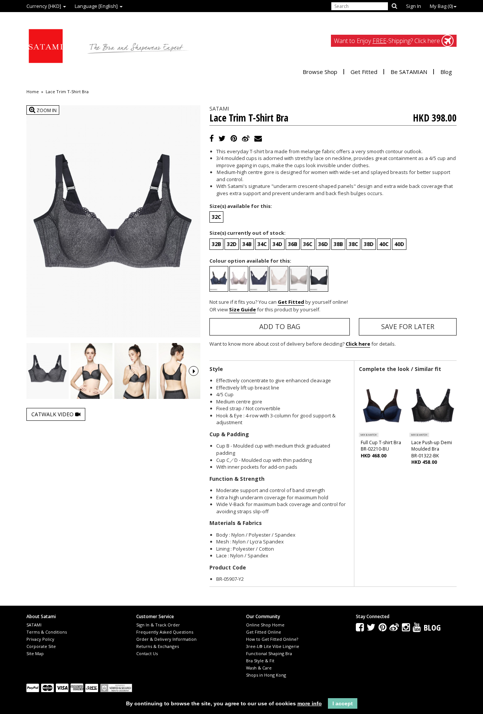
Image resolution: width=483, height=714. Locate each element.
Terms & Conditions (46, 632)
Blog (446, 71)
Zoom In (46, 110)
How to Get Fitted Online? (272, 639)
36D (323, 244)
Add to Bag (279, 326)
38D (369, 244)
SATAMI (34, 625)
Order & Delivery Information (166, 639)
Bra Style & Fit (260, 660)
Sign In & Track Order (158, 625)
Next (193, 371)
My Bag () (441, 6)
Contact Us (147, 653)
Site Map (35, 653)
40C (384, 244)
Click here (358, 343)
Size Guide (242, 309)
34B (247, 244)
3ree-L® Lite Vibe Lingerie (272, 646)
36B (292, 244)
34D (277, 244)
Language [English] (97, 6)
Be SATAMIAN (409, 71)
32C (216, 216)
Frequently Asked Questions (164, 632)
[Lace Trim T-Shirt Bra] (47, 371)
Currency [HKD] (44, 6)
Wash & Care (259, 668)
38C (353, 244)
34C (262, 244)
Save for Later (407, 326)
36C (307, 244)
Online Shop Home (265, 625)
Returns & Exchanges (157, 646)
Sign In (413, 6)
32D (232, 244)
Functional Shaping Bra (269, 653)
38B (338, 244)
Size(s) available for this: (240, 206)
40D (399, 244)
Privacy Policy (40, 639)
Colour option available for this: (250, 260)
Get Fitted (364, 71)
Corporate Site (41, 646)
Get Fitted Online (263, 632)
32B (216, 244)
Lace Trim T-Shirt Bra (67, 91)
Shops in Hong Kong (266, 675)
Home (32, 91)
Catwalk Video (53, 414)
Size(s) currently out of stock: (247, 232)
